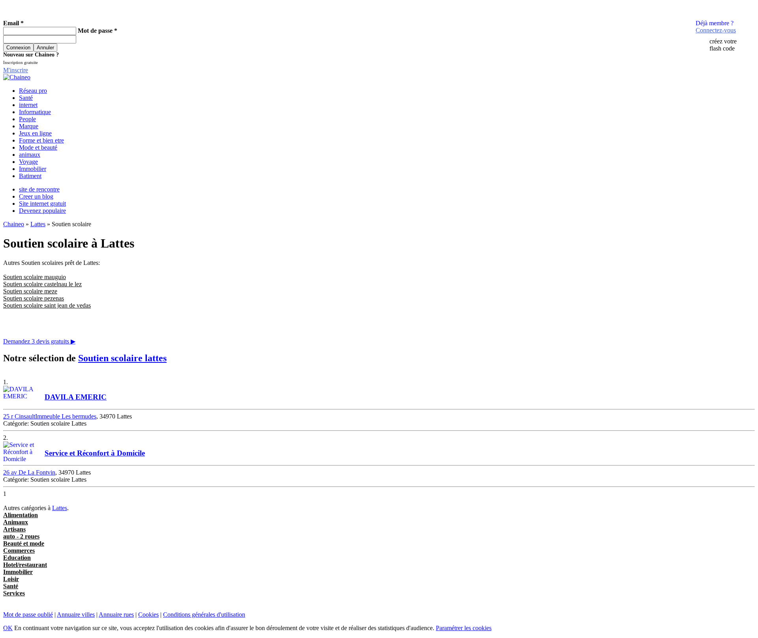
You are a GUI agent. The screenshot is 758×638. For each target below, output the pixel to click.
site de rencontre (39, 189)
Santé (26, 97)
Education (17, 557)
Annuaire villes (76, 614)
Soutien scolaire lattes (122, 358)
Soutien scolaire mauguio (34, 277)
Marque (28, 126)
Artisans (14, 529)
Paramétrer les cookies (464, 628)
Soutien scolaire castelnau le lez (42, 284)
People (27, 119)
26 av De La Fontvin (29, 472)
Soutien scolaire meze (30, 291)
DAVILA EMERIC (76, 397)
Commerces (19, 550)
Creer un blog (36, 196)
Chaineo (13, 224)
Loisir (11, 579)
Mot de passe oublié (28, 614)
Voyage (28, 161)
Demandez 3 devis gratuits (39, 341)
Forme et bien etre (41, 140)
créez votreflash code (723, 45)
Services (14, 593)
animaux (29, 154)
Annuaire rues (116, 614)
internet (28, 104)
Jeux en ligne (35, 133)
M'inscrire (15, 70)
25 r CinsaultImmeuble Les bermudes (49, 416)
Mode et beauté (38, 147)
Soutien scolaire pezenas (33, 298)
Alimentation (20, 515)
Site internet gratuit (42, 203)
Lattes (37, 224)
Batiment (30, 176)
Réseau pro (33, 90)
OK (8, 628)
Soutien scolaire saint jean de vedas (47, 305)
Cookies (148, 614)
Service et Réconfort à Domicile (95, 453)
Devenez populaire (42, 210)
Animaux (15, 522)
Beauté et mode (23, 543)
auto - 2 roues (21, 536)
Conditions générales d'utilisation (204, 614)
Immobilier (32, 168)
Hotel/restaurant (25, 564)
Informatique (35, 112)
